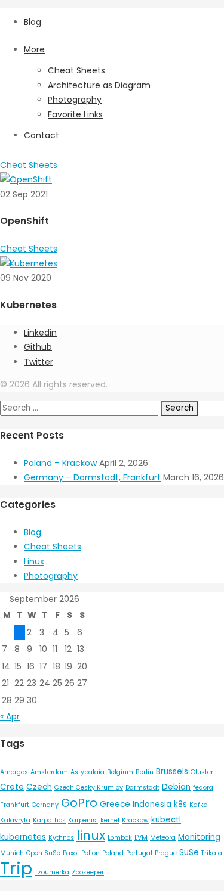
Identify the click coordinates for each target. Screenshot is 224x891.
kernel (109, 820)
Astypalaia (87, 772)
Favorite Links (75, 114)
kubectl (166, 819)
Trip (16, 868)
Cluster (202, 772)
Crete (12, 787)
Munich (12, 853)
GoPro (79, 802)
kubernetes (23, 837)
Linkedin (40, 333)
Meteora (163, 837)
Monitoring (199, 837)
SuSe (189, 852)
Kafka (198, 804)
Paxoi (71, 853)
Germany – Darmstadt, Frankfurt (92, 477)
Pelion (90, 853)
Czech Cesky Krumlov (88, 787)
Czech (39, 787)
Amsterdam (49, 772)
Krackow (135, 820)
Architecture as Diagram (99, 85)
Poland (113, 853)
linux (90, 835)
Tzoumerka (52, 872)
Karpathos (49, 820)
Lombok (120, 837)
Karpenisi (83, 820)
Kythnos (61, 837)
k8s (180, 804)
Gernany (45, 804)
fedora (203, 787)
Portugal (139, 853)
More (34, 49)
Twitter (38, 362)
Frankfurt (14, 804)
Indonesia (152, 804)
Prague (166, 853)
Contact (41, 135)
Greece (115, 804)
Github (38, 347)
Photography (75, 99)
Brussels (172, 771)
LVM (141, 837)
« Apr (10, 716)
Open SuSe (43, 853)
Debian (176, 787)
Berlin (145, 772)
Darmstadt (142, 787)
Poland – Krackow (60, 463)
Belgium (120, 772)
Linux (34, 561)
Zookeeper (88, 872)
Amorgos (14, 772)
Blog (32, 22)
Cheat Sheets (76, 70)
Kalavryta (15, 820)
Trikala (211, 853)
